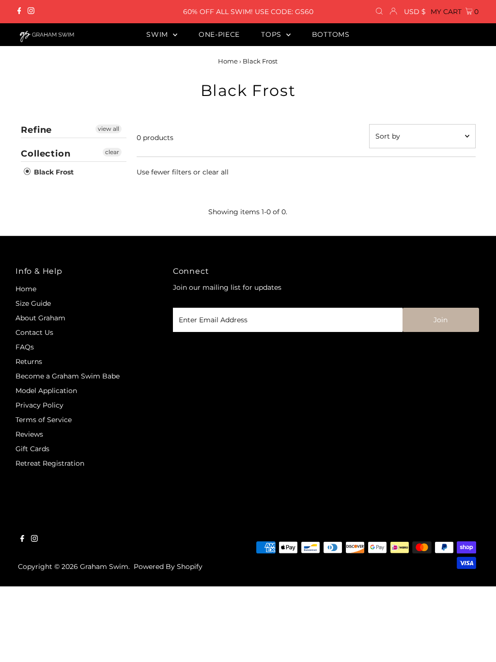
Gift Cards (32, 448)
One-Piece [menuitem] (219, 34)
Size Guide (33, 303)
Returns (29, 361)
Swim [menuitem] (158, 34)
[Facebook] (19, 11)
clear (112, 152)
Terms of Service (44, 419)
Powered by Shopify (168, 566)
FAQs (25, 347)
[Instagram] (31, 11)
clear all (215, 172)
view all (108, 128)
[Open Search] (379, 12)
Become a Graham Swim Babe (68, 376)
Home (228, 61)
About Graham (40, 318)
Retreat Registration (50, 463)
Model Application (46, 390)
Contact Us (34, 332)
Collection (46, 153)
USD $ (415, 11)
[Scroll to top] (476, 642)
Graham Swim (104, 566)
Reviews (29, 434)
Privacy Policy (39, 405)
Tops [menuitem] (272, 34)
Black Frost (53, 172)
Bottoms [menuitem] (331, 34)
